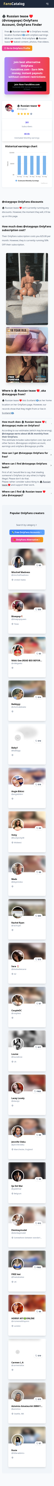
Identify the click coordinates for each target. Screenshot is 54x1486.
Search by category (25, 524)
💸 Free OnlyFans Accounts (26, 532)
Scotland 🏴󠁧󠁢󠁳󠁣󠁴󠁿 (8, 413)
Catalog (14, 3)
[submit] (27, 86)
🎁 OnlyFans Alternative (25, 539)
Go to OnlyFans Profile (18, 48)
